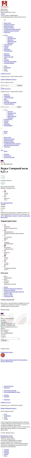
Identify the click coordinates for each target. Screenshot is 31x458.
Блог (5, 58)
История (10, 37)
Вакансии (10, 40)
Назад (5, 151)
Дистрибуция (8, 44)
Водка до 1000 (8, 295)
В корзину (4, 322)
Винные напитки (9, 27)
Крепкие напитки (9, 24)
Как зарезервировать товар (12, 392)
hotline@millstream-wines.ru (8, 79)
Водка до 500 (8, 293)
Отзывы (6, 60)
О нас (5, 35)
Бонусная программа (10, 61)
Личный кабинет (9, 63)
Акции (6, 47)
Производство (12, 38)
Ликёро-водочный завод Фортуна (14, 291)
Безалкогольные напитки (11, 30)
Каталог (6, 46)
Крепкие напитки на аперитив (13, 288)
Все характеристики (7, 203)
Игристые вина (8, 26)
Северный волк (8, 296)
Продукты (7, 32)
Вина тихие (7, 23)
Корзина (6, 452)
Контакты (10, 43)
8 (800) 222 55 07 (6, 73)
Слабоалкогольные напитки (12, 29)
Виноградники (12, 41)
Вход (5, 456)
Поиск (19, 107)
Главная (6, 449)
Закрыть (20, 85)
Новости (6, 53)
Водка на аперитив (9, 290)
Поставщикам (8, 51)
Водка (6, 287)
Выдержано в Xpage (7, 436)
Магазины (7, 49)
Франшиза (7, 55)
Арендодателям (8, 57)
